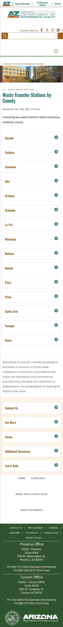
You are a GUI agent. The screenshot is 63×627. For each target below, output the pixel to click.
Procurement (35, 528)
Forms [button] (8, 437)
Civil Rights (32, 533)
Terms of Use (51, 533)
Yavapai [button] (9, 326)
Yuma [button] (8, 340)
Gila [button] (7, 181)
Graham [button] (9, 196)
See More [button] (10, 423)
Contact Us (16, 528)
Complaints (38, 478)
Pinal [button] (8, 297)
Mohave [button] (9, 254)
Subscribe (14, 533)
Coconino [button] (10, 167)
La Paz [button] (9, 225)
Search (4, 36)
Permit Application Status (31, 494)
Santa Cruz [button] (11, 311)
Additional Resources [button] (17, 451)
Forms (22, 478)
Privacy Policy (34, 538)
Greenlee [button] (10, 210)
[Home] (31, 14)
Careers (53, 528)
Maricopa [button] (10, 239)
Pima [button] (8, 283)
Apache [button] (9, 138)
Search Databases (31, 510)
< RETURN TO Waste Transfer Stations (23, 64)
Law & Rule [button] (11, 466)
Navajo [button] (9, 268)
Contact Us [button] (11, 408)
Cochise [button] (9, 153)
